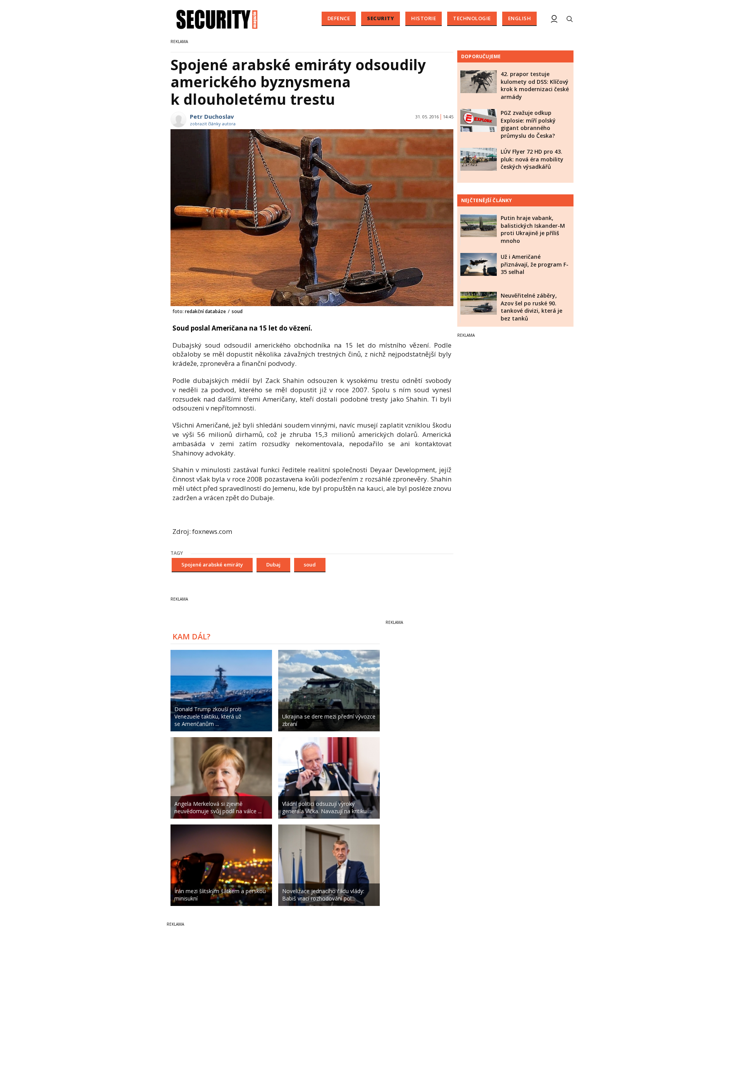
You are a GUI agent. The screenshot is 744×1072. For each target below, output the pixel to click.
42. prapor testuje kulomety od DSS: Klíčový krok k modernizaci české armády (535, 85)
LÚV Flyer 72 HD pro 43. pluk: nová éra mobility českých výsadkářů (532, 159)
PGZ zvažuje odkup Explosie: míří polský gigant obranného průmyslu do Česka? (528, 124)
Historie (423, 18)
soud (310, 564)
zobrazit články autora (213, 123)
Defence (338, 18)
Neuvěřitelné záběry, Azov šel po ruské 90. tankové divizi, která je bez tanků (531, 307)
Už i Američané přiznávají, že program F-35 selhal (534, 264)
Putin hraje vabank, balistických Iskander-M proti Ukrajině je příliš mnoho (533, 229)
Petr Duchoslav (212, 116)
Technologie (472, 18)
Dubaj (273, 564)
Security (380, 18)
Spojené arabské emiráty (212, 564)
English (519, 18)
